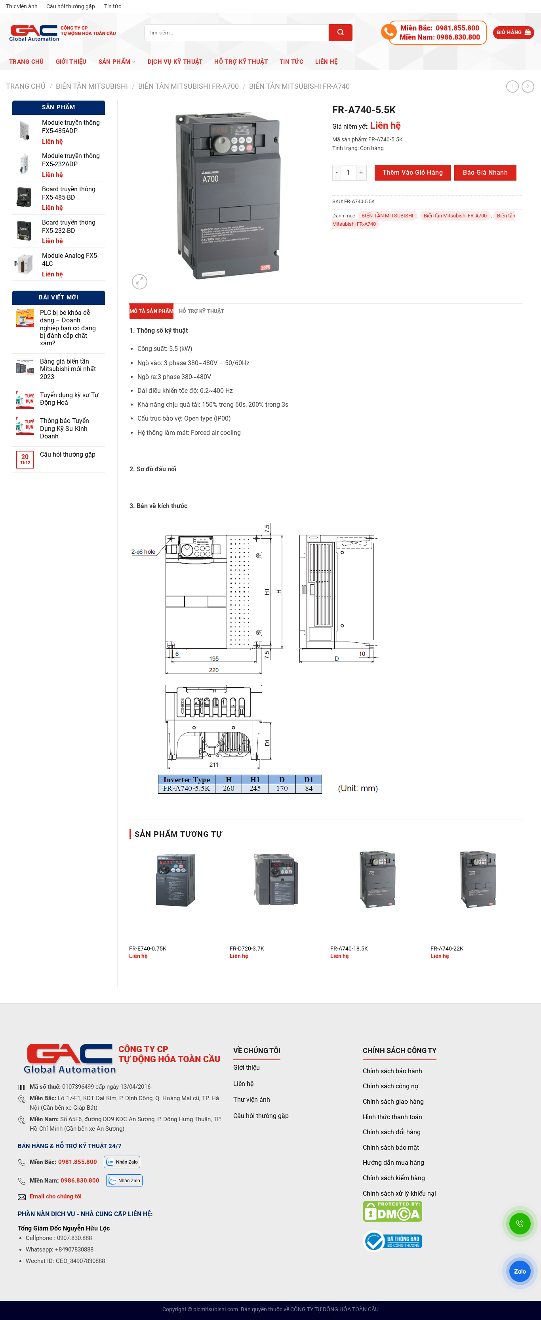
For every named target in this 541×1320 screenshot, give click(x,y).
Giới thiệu (246, 1067)
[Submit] (340, 32)
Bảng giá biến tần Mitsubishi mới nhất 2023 (68, 369)
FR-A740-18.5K (349, 948)
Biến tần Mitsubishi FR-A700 (188, 86)
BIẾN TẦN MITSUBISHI (92, 86)
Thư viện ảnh (22, 6)
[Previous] (130, 910)
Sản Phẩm (114, 61)
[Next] (523, 910)
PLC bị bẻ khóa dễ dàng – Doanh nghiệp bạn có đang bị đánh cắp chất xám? (68, 328)
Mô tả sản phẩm (152, 311)
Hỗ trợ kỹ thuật (241, 61)
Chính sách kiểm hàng (394, 1178)
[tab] (152, 311)
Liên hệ (326, 61)
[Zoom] (139, 282)
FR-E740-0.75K (147, 948)
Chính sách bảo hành (392, 1071)
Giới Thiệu (71, 61)
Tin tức (112, 6)
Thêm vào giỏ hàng (413, 172)
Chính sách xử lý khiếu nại (399, 1193)
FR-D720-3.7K (247, 948)
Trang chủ (26, 61)
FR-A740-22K (447, 948)
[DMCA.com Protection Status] (392, 1211)
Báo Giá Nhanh (485, 172)
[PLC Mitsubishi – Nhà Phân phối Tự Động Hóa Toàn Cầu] (61, 33)
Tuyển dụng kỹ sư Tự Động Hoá (69, 398)
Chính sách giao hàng (393, 1101)
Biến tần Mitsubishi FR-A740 (299, 86)
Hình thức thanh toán (392, 1117)
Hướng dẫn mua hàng (393, 1162)
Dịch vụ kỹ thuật (175, 61)
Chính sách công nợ (390, 1086)
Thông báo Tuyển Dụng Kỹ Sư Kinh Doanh (64, 428)
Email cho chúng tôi (56, 1196)
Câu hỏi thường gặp (70, 6)
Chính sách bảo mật (391, 1147)
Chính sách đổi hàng (392, 1132)
